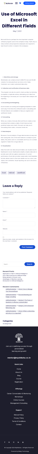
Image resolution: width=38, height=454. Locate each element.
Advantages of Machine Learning (12, 279)
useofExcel (21, 173)
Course (18, 379)
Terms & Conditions (19, 421)
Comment (6, 197)
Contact (18, 424)
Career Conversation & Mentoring (19, 393)
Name (5, 211)
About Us (18, 372)
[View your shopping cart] (20, 3)
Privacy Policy (19, 418)
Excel (4, 173)
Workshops (19, 397)
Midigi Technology (23, 451)
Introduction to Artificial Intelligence (13, 281)
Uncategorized (7, 323)
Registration (19, 382)
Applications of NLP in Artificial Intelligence (15, 273)
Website (5, 228)
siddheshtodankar (11, 289)
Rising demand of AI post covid (12, 277)
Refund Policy (19, 415)
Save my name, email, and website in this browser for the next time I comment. (18, 240)
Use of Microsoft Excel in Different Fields (14, 275)
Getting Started (29, 3)
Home (19, 369)
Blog (18, 375)
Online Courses (18, 400)
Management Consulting (18, 403)
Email (5, 220)
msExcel (11, 173)
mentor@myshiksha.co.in (19, 358)
